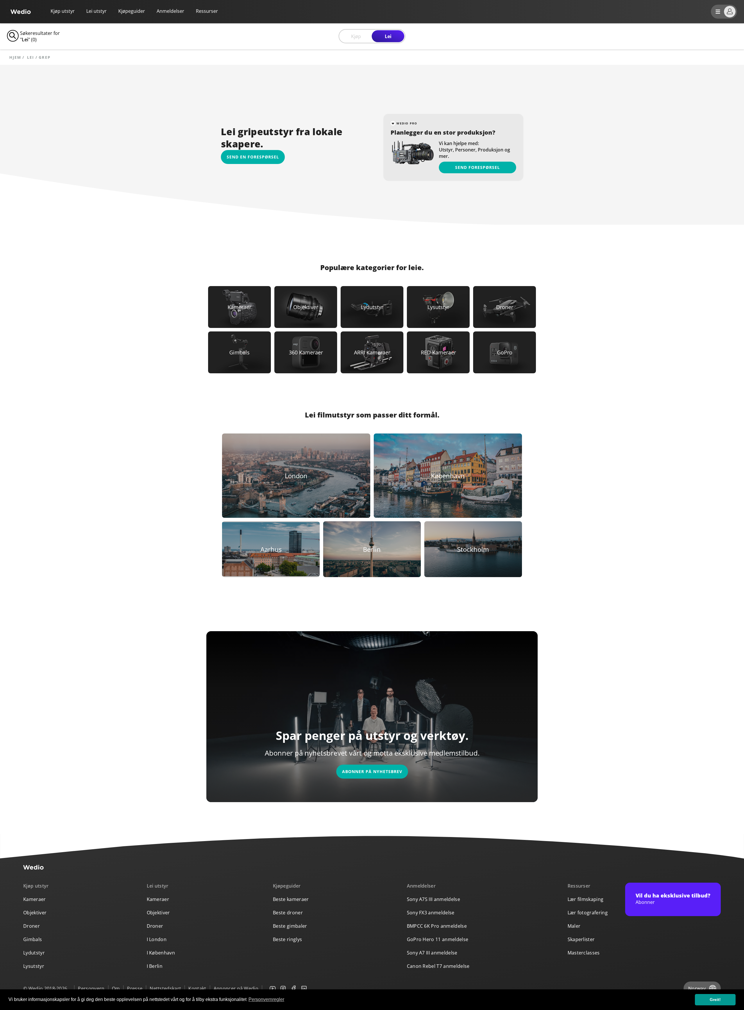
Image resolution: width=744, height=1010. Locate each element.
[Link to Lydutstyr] (372, 307)
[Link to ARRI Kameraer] (372, 352)
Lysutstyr (33, 966)
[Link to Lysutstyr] (438, 307)
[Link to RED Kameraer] (438, 352)
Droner (31, 926)
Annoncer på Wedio (236, 988)
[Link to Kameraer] (239, 307)
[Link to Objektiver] (305, 307)
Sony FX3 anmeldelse (431, 912)
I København (161, 953)
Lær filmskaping (586, 899)
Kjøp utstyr (63, 11)
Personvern (91, 988)
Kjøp (356, 36)
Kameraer (34, 899)
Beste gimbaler (290, 926)
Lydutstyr (34, 953)
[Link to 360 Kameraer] (305, 352)
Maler (574, 926)
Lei (388, 36)
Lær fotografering (588, 912)
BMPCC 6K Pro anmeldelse (437, 926)
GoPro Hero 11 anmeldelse (437, 939)
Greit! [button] (715, 999)
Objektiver (34, 912)
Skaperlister (581, 939)
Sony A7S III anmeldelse (433, 899)
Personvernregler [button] (266, 999)
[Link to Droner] (504, 307)
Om (116, 988)
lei (30, 57)
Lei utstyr (96, 11)
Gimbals (32, 939)
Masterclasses (584, 953)
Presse (134, 988)
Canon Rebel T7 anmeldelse (438, 966)
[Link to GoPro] (504, 352)
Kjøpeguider (131, 11)
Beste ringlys (287, 939)
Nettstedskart (165, 988)
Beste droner (288, 912)
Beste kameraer (291, 899)
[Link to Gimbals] (239, 352)
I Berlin (155, 966)
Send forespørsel (477, 167)
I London (157, 939)
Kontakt (197, 988)
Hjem (15, 57)
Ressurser (579, 886)
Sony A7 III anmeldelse (432, 953)
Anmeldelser (170, 11)
